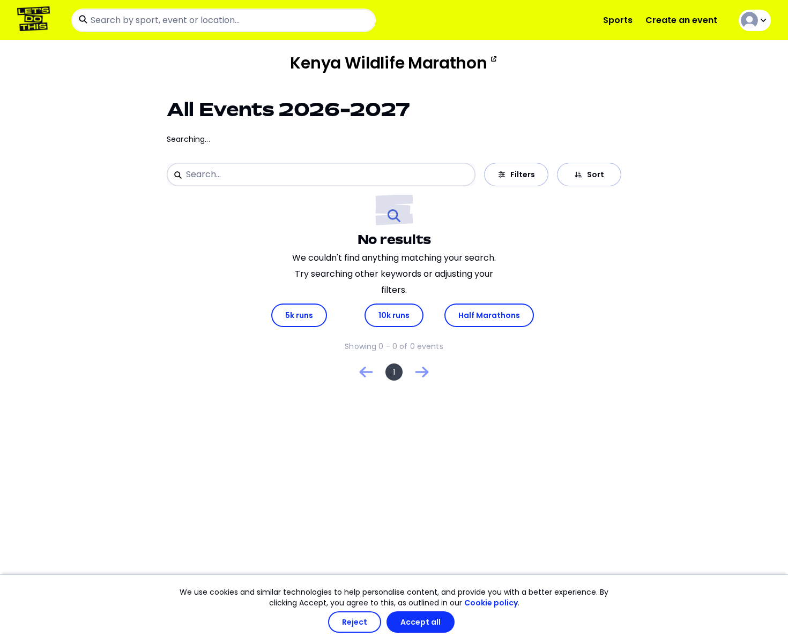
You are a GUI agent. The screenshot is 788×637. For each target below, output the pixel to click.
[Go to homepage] (35, 20)
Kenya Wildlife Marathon (388, 63)
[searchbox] (223, 20)
